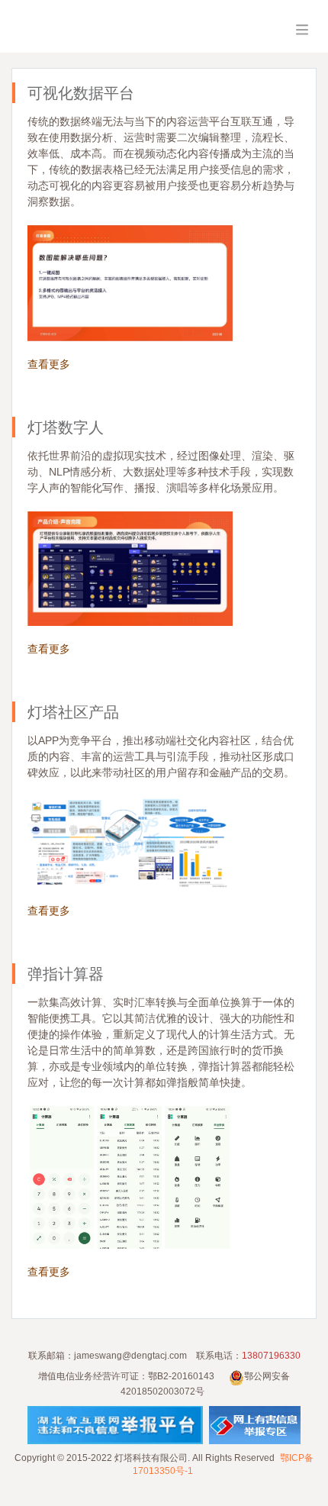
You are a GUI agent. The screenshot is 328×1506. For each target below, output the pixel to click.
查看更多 (48, 364)
